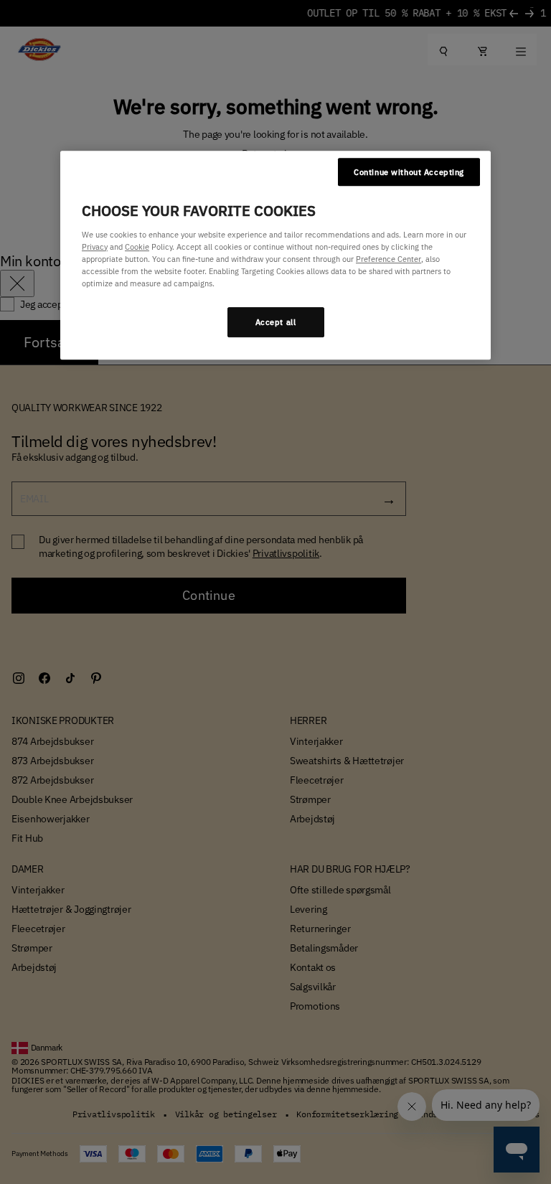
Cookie (137, 246)
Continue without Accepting (409, 171)
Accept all (275, 321)
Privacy (95, 246)
